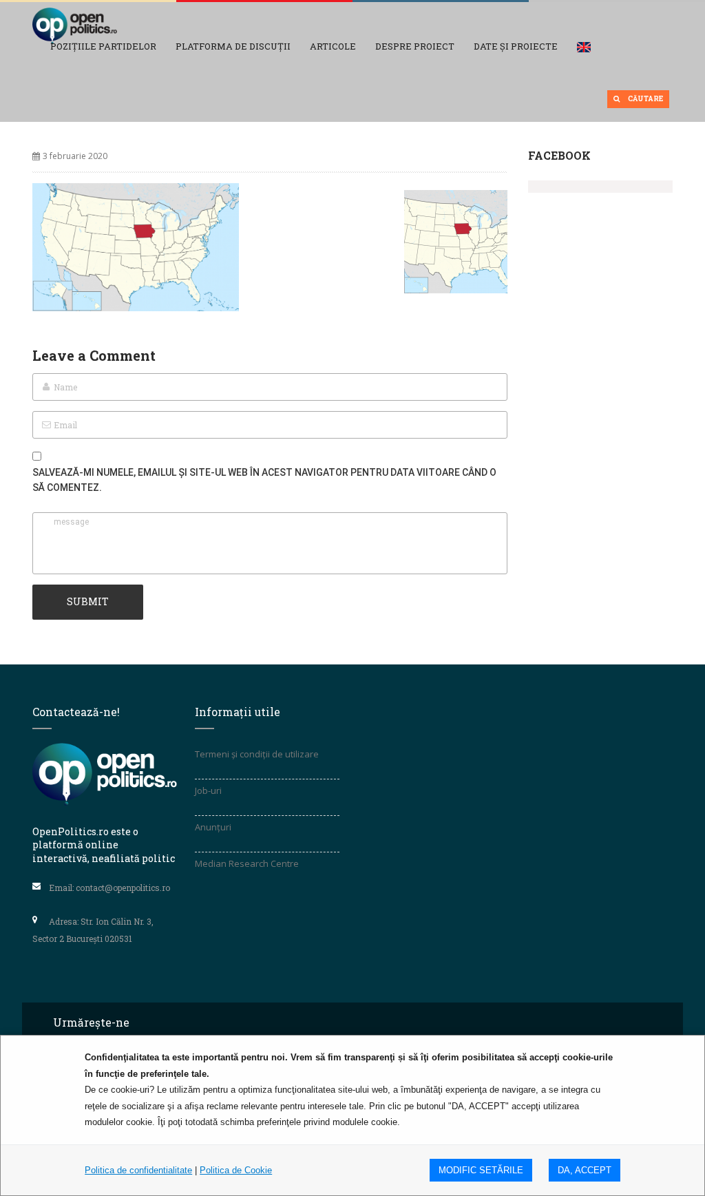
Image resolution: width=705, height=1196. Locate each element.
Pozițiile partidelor (103, 46)
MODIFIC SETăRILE (481, 1170)
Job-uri (208, 790)
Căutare (645, 98)
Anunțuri (213, 827)
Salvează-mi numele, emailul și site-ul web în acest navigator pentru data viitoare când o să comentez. (264, 480)
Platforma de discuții (233, 46)
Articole (333, 46)
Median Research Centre (247, 863)
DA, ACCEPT (584, 1170)
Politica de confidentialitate (138, 1170)
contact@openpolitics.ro (123, 887)
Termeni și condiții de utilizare (257, 754)
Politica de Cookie (236, 1170)
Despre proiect (414, 46)
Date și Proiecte (516, 46)
